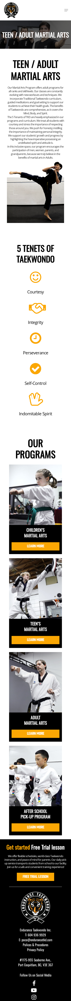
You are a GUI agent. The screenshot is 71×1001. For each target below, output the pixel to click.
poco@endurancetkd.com (37, 939)
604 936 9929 (37, 934)
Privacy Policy (35, 949)
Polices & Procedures (35, 944)
